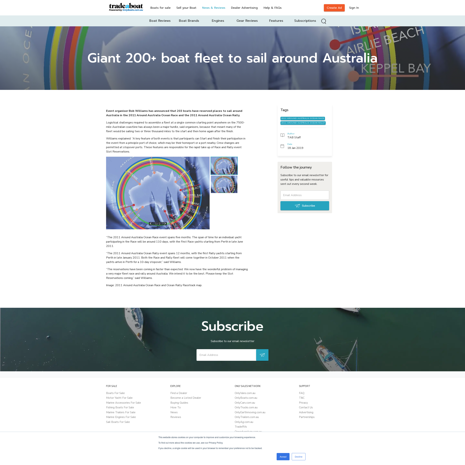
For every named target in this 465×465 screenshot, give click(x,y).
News (174, 412)
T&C (302, 398)
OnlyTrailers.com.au (247, 417)
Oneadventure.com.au (248, 431)
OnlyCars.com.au (245, 403)
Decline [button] (298, 456)
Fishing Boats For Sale (120, 407)
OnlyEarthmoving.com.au (250, 412)
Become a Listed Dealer (185, 398)
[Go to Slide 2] (224, 184)
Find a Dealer (178, 393)
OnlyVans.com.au (245, 393)
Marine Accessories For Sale (123, 403)
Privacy (303, 403)
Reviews (175, 417)
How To (175, 407)
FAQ (301, 393)
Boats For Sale (115, 393)
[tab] (159, 20)
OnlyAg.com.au (244, 422)
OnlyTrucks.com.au (246, 407)
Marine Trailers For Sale (121, 412)
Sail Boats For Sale (118, 422)
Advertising (306, 412)
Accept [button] (283, 456)
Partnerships (307, 417)
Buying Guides (179, 403)
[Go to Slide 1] (224, 166)
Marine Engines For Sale (121, 417)
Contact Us (306, 407)
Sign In (354, 8)
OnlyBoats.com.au (246, 398)
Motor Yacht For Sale (119, 398)
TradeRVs (241, 427)
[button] (158, 193)
